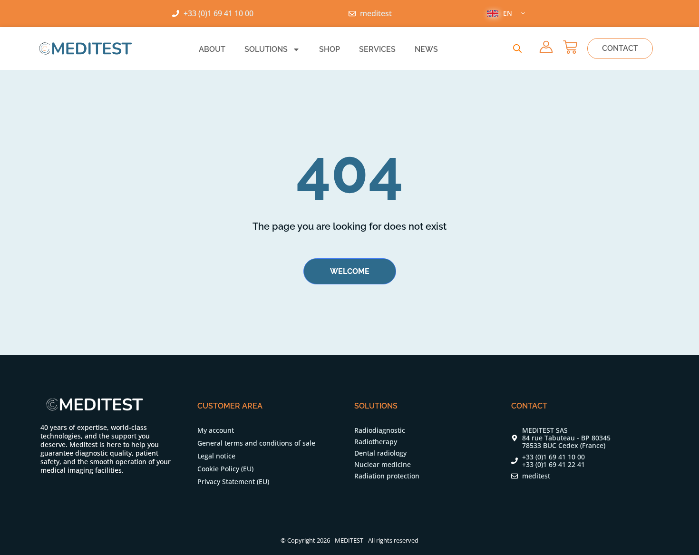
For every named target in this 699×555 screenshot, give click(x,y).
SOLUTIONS (266, 49)
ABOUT (212, 49)
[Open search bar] (517, 48)
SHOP (329, 49)
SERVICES (377, 49)
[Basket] (570, 47)
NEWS (426, 49)
